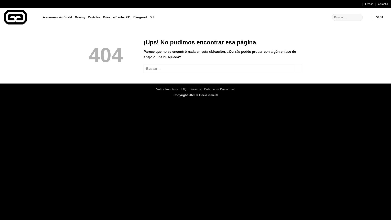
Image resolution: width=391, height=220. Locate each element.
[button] (368, 17)
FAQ (184, 89)
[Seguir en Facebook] (350, 4)
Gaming (80, 17)
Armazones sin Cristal (57, 17)
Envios (369, 4)
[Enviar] (358, 17)
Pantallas (94, 17)
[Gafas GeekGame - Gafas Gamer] (20, 17)
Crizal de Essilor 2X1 (117, 17)
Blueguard (140, 17)
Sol (152, 17)
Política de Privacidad (219, 89)
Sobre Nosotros (167, 89)
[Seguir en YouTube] (359, 4)
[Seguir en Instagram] (354, 4)
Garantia (383, 4)
